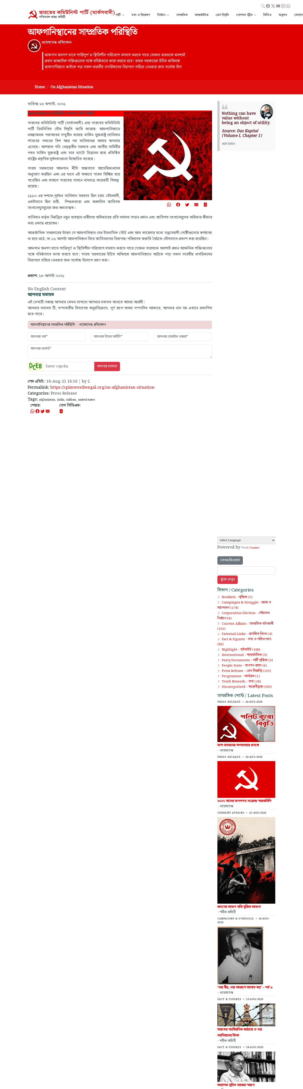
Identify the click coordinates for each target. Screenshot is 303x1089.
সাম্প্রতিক (182, 15)
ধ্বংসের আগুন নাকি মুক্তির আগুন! (239, 907)
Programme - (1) (241, 676)
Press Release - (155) (246, 671)
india (60, 399)
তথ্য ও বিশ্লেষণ (141, 15)
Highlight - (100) (241, 649)
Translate (254, 548)
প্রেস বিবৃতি (222, 15)
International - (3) (244, 655)
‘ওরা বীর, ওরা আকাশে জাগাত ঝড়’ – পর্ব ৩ (245, 987)
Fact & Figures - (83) (244, 642)
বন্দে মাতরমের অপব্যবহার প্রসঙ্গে (238, 745)
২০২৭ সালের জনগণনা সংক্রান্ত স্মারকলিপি (244, 801)
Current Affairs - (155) (245, 626)
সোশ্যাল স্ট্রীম (244, 15)
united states (86, 399)
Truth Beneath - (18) (241, 681)
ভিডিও (267, 15)
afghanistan (47, 399)
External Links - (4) (247, 634)
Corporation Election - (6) (243, 615)
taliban (71, 399)
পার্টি (118, 15)
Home (40, 87)
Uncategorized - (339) (247, 687)
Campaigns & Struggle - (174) (244, 605)
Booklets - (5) (237, 597)
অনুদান (283, 15)
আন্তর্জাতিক (202, 15)
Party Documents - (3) (247, 660)
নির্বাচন (161, 15)
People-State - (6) (244, 665)
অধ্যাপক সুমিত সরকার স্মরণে (235, 1085)
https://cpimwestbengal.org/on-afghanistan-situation (102, 387)
